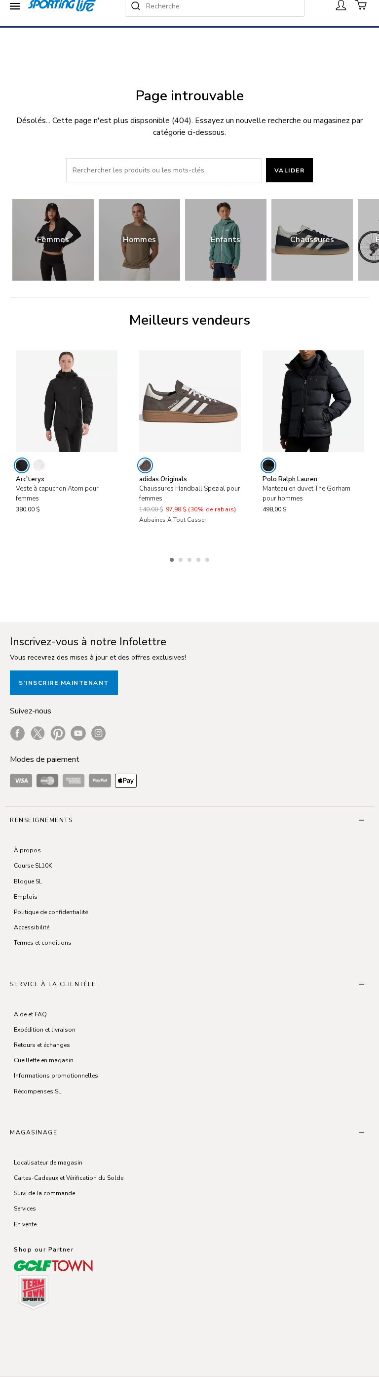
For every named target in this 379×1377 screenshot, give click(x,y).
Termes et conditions (43, 943)
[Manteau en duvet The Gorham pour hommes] (313, 401)
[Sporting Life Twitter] (37, 733)
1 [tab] (173, 558)
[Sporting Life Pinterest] (58, 733)
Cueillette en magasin (44, 1060)
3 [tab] (190, 558)
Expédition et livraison (45, 1030)
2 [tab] (182, 558)
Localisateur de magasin (48, 1163)
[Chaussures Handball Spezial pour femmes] (190, 401)
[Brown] (145, 465)
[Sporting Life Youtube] (78, 733)
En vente (25, 1224)
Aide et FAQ (30, 1014)
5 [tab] (208, 558)
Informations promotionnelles (56, 1076)
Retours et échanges (42, 1045)
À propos (27, 850)
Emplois (26, 897)
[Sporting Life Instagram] (98, 733)
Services (25, 1208)
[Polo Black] (268, 465)
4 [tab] (199, 558)
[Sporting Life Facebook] (17, 733)
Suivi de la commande (44, 1193)
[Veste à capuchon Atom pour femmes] (66, 401)
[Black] (22, 465)
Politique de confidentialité (51, 912)
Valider (289, 170)
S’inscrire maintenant (64, 683)
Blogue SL (28, 881)
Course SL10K (33, 866)
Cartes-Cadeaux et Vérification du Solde (68, 1178)
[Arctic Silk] (39, 465)
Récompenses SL (37, 1091)
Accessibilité (31, 927)
